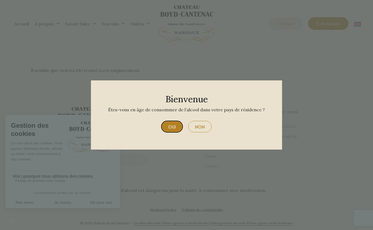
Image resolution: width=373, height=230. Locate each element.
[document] (186, 115)
